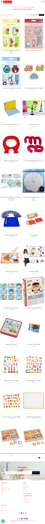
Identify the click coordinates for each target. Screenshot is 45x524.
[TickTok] (24, 513)
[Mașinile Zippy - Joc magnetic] (11, 328)
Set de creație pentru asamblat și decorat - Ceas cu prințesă (34, 198)
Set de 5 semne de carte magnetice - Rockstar (11, 88)
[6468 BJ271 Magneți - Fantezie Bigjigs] (11, 364)
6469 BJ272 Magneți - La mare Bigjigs (33, 380)
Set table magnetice (34, 235)
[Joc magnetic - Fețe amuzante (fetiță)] (34, 292)
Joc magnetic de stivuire (33, 124)
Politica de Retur (26, 487)
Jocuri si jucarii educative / (19, 7)
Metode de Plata (26, 485)
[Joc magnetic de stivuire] (34, 108)
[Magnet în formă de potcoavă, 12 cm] (11, 144)
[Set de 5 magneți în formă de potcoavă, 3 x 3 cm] (34, 144)
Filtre (42, 15)
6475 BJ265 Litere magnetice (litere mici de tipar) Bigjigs (34, 453)
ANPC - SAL (25, 490)
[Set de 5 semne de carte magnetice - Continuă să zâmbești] (11, 34)
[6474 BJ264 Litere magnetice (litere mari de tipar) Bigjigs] (11, 437)
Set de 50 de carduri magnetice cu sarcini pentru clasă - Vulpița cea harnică (11, 198)
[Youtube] (21, 513)
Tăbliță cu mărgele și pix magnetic (11, 235)
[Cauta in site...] (41, 2)
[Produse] (2, 2)
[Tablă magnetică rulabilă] (34, 255)
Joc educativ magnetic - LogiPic (11, 271)
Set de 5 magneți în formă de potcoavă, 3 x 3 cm (33, 161)
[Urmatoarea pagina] (42, 457)
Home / (12, 7)
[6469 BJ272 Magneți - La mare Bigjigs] (34, 364)
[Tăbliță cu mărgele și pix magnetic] (11, 219)
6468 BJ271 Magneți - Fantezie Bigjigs (11, 380)
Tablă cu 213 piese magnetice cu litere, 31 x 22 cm (11, 124)
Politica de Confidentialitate (35, 475)
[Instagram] (26, 513)
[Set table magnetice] (34, 219)
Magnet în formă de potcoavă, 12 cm (11, 161)
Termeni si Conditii (4, 487)
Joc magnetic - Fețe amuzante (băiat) (11, 308)
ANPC (24, 488)
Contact (2, 492)
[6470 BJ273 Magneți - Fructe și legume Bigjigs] (11, 401)
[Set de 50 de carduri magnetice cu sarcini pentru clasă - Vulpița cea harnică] (11, 181)
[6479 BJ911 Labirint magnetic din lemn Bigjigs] (34, 72)
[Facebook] (19, 513)
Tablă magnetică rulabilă (33, 271)
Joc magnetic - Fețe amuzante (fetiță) (34, 308)
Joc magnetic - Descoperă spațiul (33, 344)
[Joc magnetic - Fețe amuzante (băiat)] (11, 292)
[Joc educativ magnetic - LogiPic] (11, 255)
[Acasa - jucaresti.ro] (8, 2)
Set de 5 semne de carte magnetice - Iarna (33, 50)
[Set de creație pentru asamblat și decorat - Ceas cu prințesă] (34, 181)
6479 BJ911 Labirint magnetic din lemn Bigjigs (33, 88)
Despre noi (2, 485)
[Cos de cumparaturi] (43, 2)
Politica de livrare (4, 490)
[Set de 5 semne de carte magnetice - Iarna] (34, 34)
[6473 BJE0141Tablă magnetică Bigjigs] (34, 401)
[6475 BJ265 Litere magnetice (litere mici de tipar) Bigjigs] (34, 437)
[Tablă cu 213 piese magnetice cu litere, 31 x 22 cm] (11, 108)
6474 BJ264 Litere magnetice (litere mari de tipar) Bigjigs (11, 453)
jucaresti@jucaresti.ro (5, 510)
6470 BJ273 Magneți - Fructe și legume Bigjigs (11, 417)
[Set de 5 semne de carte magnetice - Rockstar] (11, 72)
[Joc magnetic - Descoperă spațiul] (34, 328)
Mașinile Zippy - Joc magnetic (11, 344)
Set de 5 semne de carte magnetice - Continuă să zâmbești (11, 51)
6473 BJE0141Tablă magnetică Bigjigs (34, 417)
